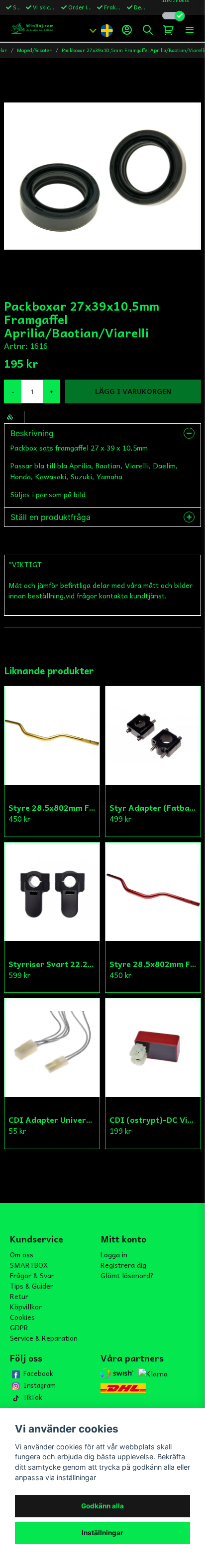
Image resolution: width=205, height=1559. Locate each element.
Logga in (114, 1254)
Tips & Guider (31, 1285)
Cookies (22, 1316)
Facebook (38, 1373)
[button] (106, 30)
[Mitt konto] (126, 30)
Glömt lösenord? (127, 1275)
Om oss (21, 1254)
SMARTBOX (29, 1264)
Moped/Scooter (34, 50)
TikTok (32, 1397)
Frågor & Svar (32, 1275)
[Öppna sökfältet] (147, 30)
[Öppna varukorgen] (168, 30)
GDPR (19, 1327)
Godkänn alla (102, 1506)
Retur (19, 1296)
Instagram (39, 1385)
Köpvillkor (26, 1306)
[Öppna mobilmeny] (189, 30)
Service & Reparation (44, 1337)
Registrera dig (123, 1264)
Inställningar (102, 1533)
